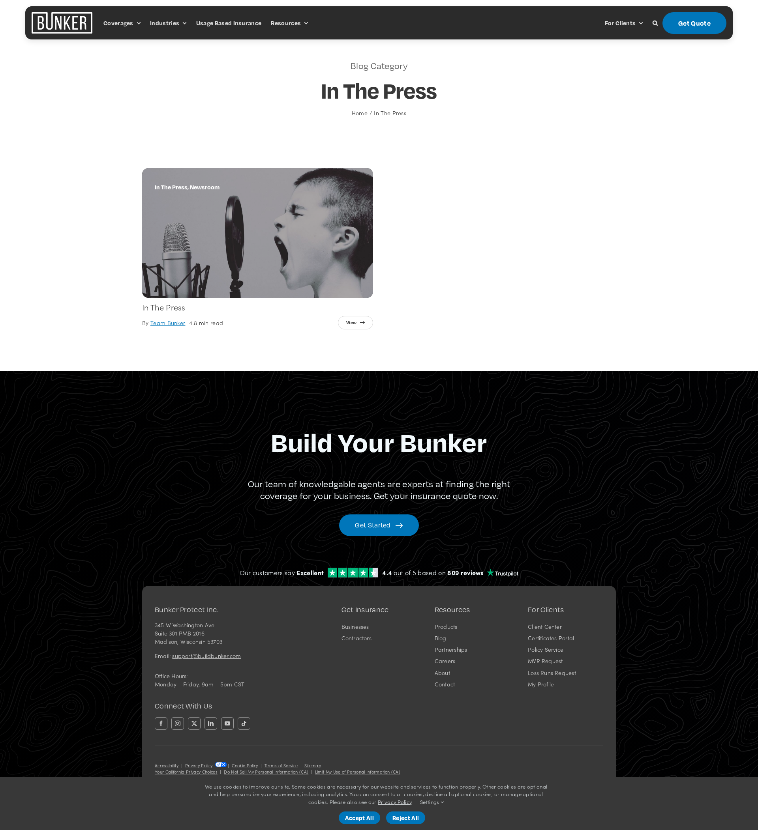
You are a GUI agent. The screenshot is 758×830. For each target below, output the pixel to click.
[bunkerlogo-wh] (62, 15)
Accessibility (166, 765)
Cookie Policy (245, 765)
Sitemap (312, 765)
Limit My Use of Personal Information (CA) (357, 772)
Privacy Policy (198, 765)
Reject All (405, 817)
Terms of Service (281, 765)
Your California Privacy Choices (186, 772)
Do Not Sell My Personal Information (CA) (266, 772)
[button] (655, 23)
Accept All (359, 817)
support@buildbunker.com (206, 656)
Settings (430, 802)
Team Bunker (168, 323)
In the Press (164, 306)
